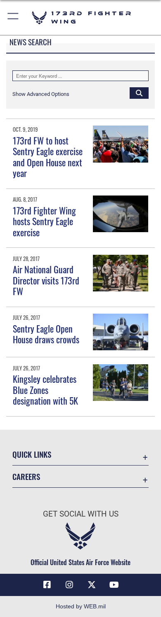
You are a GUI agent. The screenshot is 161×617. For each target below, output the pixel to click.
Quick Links (31, 454)
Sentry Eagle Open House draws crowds (46, 334)
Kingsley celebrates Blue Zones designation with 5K (45, 389)
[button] (13, 17)
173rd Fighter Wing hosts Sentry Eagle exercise (44, 221)
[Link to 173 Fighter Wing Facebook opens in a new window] (47, 585)
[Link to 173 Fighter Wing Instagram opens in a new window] (69, 585)
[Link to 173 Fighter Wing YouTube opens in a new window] (114, 585)
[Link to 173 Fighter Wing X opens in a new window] (91, 585)
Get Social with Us (80, 514)
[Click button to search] (139, 92)
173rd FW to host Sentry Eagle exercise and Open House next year (48, 156)
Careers (26, 476)
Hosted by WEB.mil (81, 606)
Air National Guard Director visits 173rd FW (46, 280)
